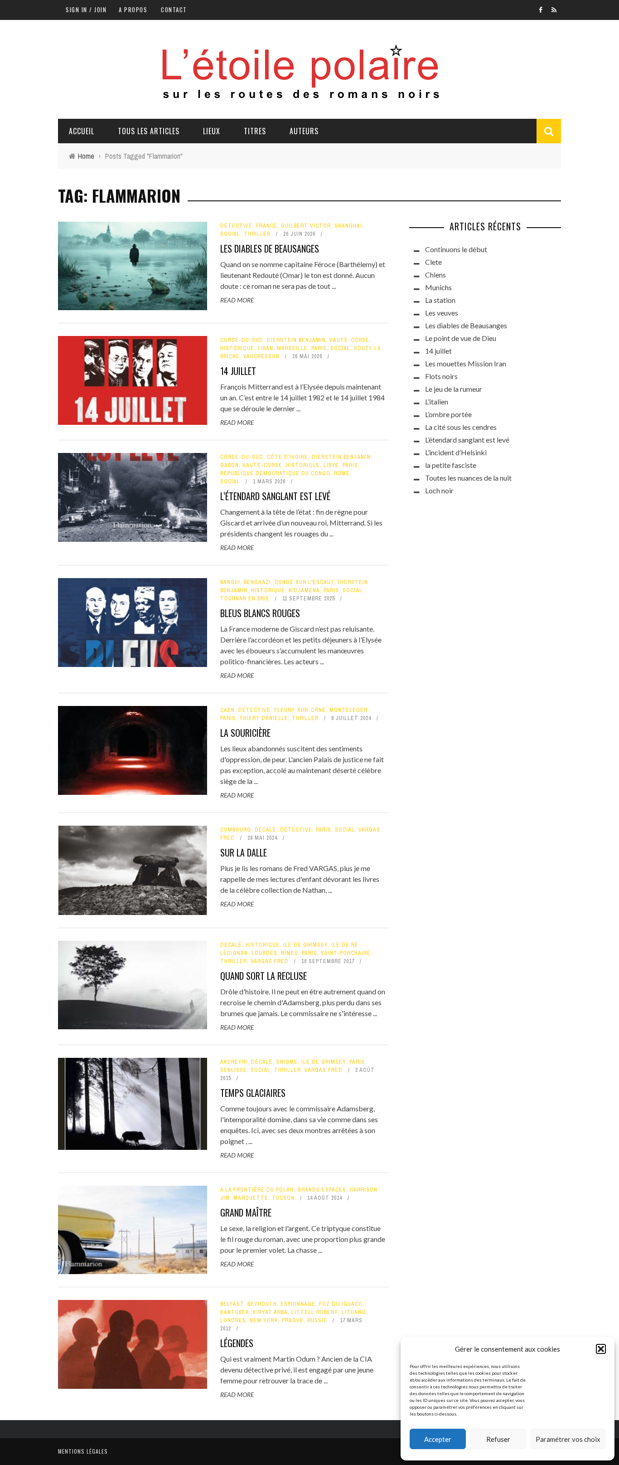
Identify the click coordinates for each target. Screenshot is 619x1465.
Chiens (435, 274)
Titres (255, 131)
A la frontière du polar (257, 1189)
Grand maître (245, 1212)
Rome (342, 473)
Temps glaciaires (252, 1093)
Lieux (211, 131)
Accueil (81, 131)
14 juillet (238, 371)
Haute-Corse (349, 340)
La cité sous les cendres (461, 427)
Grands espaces (321, 1189)
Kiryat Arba (270, 1312)
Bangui (230, 582)
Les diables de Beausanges (269, 248)
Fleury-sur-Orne (300, 710)
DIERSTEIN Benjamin (296, 340)
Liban (265, 348)
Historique (237, 348)
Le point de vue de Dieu (460, 338)
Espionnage (297, 1304)
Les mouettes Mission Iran (465, 363)
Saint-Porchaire (346, 953)
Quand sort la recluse (263, 976)
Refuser (498, 1439)
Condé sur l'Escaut (304, 582)
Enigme (287, 1062)
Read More (237, 300)
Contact (174, 9)
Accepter (437, 1439)
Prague (293, 1320)
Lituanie (354, 1312)
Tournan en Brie (245, 598)
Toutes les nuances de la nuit (468, 477)
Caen (227, 710)
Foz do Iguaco (341, 1304)
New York (264, 1320)
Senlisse (233, 1070)
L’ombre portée (448, 414)
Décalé (265, 829)
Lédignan (234, 953)
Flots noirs (441, 376)
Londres (233, 1320)
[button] (600, 1348)
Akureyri (233, 1062)
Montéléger (348, 710)
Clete (433, 262)
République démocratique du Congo (275, 473)
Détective (236, 225)
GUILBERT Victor (306, 225)
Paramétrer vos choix (568, 1439)
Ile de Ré (344, 945)
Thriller (257, 234)
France (266, 225)
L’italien (436, 401)
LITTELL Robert (314, 1312)
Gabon (229, 465)
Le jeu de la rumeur (453, 389)
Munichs (438, 287)
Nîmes (289, 953)
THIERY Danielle (263, 718)
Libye (331, 465)
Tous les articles (148, 131)
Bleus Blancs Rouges (260, 613)
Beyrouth (262, 1304)
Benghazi (257, 582)
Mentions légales (83, 1451)
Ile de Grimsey (305, 945)
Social (230, 234)
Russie (317, 1320)
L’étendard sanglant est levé (275, 496)
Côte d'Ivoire (287, 457)
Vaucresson (261, 356)
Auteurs (304, 131)
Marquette (250, 1198)
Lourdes (264, 953)
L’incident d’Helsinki (456, 452)
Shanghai (348, 225)
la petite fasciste (450, 465)
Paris (319, 348)
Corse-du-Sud (241, 340)
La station (440, 300)
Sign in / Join (86, 9)
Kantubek (234, 1312)
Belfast (232, 1304)
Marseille (292, 348)
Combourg (235, 829)
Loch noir (439, 490)
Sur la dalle (243, 852)
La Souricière (245, 733)
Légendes (236, 1343)
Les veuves (441, 312)
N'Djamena (304, 590)
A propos (133, 9)
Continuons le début (456, 249)
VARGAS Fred (270, 961)
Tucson (283, 1198)
